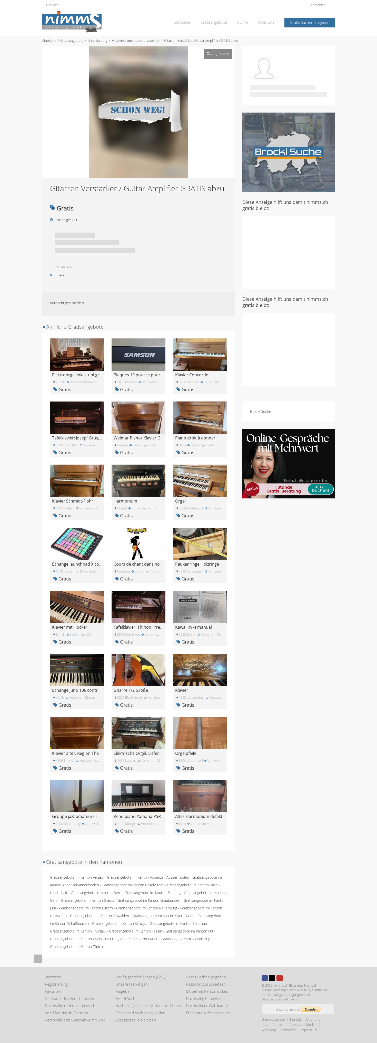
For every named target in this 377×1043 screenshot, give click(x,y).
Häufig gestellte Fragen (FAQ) (140, 976)
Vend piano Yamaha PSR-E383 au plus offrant (157, 816)
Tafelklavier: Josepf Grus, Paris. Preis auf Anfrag (97, 438)
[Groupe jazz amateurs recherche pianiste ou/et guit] (77, 795)
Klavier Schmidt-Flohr (72, 501)
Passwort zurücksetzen (206, 984)
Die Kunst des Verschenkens (69, 998)
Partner (278, 1024)
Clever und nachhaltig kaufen (140, 1012)
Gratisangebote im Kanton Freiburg (153, 892)
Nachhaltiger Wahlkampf (207, 1005)
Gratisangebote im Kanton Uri (189, 931)
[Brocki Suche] (288, 151)
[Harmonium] (138, 480)
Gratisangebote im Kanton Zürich (76, 946)
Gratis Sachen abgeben (310, 22)
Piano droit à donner (195, 438)
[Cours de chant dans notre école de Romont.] (138, 543)
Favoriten (53, 991)
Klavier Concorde (191, 375)
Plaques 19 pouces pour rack (142, 375)
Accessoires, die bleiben (135, 1019)
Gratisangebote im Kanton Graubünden (148, 900)
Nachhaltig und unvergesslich (70, 1005)
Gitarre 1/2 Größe (131, 690)
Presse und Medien (303, 1024)
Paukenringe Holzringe (197, 564)
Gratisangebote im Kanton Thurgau (78, 931)
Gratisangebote (213, 22)
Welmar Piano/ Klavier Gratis (141, 438)
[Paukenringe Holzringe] (200, 543)
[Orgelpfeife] (200, 732)
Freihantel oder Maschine (208, 1012)
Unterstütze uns (273, 1019)
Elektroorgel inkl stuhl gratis (79, 375)
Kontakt (296, 1019)
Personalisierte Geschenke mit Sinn (75, 1019)
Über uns (266, 22)
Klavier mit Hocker (69, 627)
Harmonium (125, 501)
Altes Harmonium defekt (198, 816)
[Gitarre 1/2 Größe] (138, 669)
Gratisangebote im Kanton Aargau (77, 877)
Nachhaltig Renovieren (205, 998)
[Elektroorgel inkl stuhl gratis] (77, 354)
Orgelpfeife (185, 753)
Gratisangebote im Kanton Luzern (86, 908)
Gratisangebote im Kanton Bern (96, 892)
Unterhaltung (97, 40)
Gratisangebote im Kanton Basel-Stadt (133, 884)
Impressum (309, 1030)
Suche (242, 22)
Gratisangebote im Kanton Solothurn (179, 923)
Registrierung (56, 984)
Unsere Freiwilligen (131, 984)
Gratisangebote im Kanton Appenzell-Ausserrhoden (148, 877)
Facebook (265, 978)
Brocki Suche (260, 411)
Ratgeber (123, 991)
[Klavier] (200, 669)
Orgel (180, 501)
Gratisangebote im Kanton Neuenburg (146, 908)
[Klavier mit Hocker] (77, 606)
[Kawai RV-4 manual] (200, 606)
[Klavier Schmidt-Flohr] (77, 480)
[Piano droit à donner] (200, 417)
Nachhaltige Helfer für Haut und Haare (148, 1005)
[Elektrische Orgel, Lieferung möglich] (138, 732)
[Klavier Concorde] (200, 354)
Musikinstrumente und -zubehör (136, 40)
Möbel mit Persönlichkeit (207, 991)
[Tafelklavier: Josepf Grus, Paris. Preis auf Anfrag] (77, 417)
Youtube (279, 978)
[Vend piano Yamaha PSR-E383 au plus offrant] (138, 795)
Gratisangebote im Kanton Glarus (87, 900)
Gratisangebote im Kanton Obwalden (99, 915)
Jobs (265, 1024)
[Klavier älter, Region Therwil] (77, 732)
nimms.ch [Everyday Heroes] (295, 985)
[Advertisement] (288, 252)
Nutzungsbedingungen (285, 994)
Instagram (287, 978)
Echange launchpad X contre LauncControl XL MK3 (100, 564)
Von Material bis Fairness (66, 1012)
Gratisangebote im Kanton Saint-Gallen (163, 915)
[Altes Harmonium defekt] (200, 795)
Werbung (269, 1030)
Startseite (182, 22)
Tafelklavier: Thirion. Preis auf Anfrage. (150, 627)
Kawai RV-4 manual (193, 627)
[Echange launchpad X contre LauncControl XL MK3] (77, 543)
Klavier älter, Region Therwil (79, 753)
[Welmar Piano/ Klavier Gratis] (138, 417)
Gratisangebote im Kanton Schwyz (119, 923)
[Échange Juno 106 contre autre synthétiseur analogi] (77, 669)
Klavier (181, 690)
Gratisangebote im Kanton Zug (185, 938)
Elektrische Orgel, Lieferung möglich (148, 753)
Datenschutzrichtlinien (278, 999)
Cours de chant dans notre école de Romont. (157, 564)
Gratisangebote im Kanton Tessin (135, 931)
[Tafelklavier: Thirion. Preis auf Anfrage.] (138, 606)
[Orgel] (200, 480)
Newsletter (288, 1030)
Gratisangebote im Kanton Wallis (76, 938)
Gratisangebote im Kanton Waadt (131, 938)
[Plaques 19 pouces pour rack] (138, 354)
